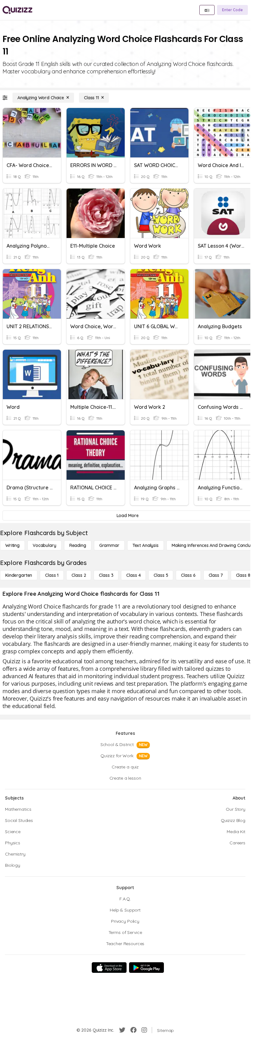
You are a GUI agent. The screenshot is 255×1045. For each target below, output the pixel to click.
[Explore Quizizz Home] (17, 10)
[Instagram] (144, 1030)
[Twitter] (122, 1030)
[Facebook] (133, 1030)
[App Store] (109, 967)
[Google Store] (146, 967)
